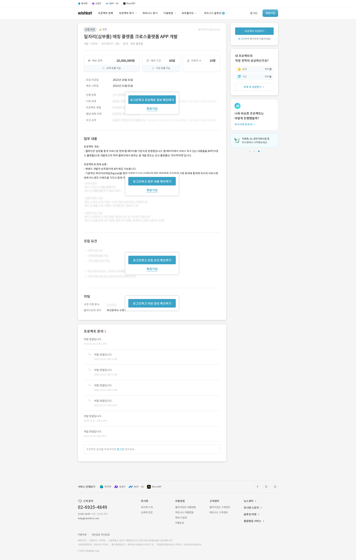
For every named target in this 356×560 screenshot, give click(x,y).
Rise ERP (156, 486)
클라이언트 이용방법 (185, 507)
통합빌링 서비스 (252, 521)
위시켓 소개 (147, 507)
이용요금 (179, 522)
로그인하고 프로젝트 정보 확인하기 (152, 100)
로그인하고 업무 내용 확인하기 (152, 181)
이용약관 (82, 534)
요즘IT (122, 486)
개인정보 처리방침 (100, 534)
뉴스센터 (248, 501)
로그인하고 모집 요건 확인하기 (152, 260)
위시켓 (107, 486)
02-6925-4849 (92, 507)
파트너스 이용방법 (184, 512)
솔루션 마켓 (250, 514)
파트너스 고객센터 (219, 512)
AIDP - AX (139, 486)
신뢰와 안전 (147, 512)
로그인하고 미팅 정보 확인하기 (152, 303)
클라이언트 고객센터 (220, 507)
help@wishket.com (88, 518)
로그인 (120, 449)
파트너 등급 (181, 517)
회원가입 (152, 108)
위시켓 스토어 (251, 507)
